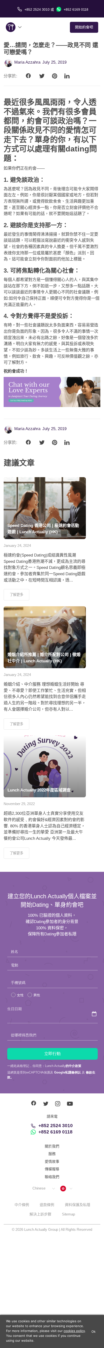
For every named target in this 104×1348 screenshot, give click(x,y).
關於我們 (52, 1146)
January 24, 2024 (17, 545)
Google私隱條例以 (67, 1072)
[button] (43, 1188)
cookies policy (74, 1331)
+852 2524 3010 (55, 1125)
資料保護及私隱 (77, 1205)
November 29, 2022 (19, 804)
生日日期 (14, 1009)
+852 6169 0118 (75, 9)
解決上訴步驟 (40, 1214)
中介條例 (22, 1205)
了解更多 (16, 595)
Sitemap (68, 1214)
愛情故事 (52, 1161)
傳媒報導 (52, 1169)
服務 (52, 1154)
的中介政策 (73, 1066)
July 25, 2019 (54, 62)
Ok (93, 1331)
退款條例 (47, 1205)
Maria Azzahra (27, 62)
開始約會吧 (84, 27)
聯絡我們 (52, 1177)
